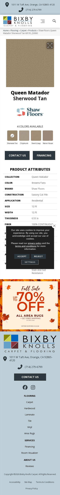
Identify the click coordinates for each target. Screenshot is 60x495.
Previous (4, 136)
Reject (38, 256)
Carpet (23, 30)
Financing (44, 155)
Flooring (14, 30)
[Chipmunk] (24, 136)
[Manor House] (48, 136)
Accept (21, 256)
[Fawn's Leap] (36, 136)
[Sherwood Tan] (12, 136)
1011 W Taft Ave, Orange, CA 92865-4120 (33, 4)
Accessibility (14, 482)
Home (6, 30)
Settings (30, 262)
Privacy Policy (32, 488)
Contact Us (17, 155)
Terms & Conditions (45, 482)
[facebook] (25, 387)
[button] (30, 377)
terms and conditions (25, 246)
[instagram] (33, 387)
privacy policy (34, 243)
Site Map (28, 482)
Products (32, 30)
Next (55, 136)
